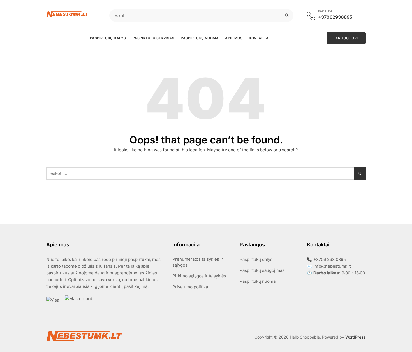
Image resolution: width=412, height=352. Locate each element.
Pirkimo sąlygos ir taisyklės (199, 276)
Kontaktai (259, 38)
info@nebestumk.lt (332, 266)
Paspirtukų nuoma (200, 38)
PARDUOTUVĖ (346, 38)
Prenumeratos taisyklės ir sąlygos (197, 262)
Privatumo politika (190, 287)
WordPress (355, 337)
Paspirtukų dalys (108, 38)
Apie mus (233, 38)
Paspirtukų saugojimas (262, 270)
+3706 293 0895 (329, 259)
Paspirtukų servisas (154, 38)
